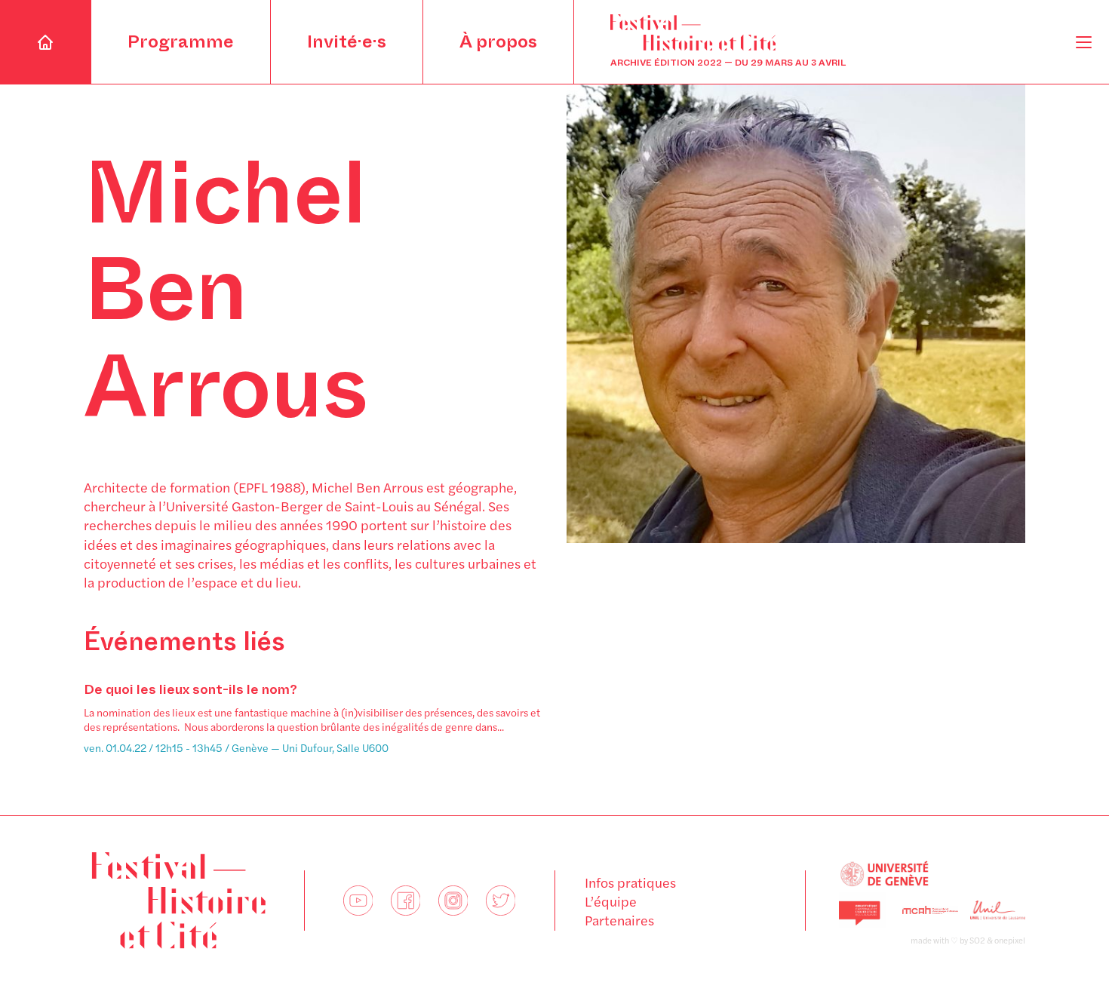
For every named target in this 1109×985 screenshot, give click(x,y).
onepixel (1009, 940)
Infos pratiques (630, 882)
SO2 (977, 940)
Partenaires (619, 919)
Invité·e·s (346, 41)
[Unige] (930, 874)
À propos (498, 41)
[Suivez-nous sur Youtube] (358, 900)
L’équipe (611, 900)
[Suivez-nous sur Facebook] (405, 900)
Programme (180, 41)
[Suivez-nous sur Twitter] (500, 900)
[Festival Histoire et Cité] (179, 900)
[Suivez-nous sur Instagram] (453, 900)
